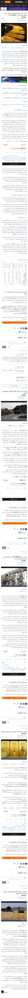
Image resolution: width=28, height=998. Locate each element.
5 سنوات (10, 152)
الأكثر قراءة (18, 5)
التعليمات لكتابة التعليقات (23, 350)
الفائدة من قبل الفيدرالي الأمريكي (9, 56)
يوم (24, 152)
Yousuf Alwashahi (20, 377)
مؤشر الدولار (21, 97)
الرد (24, 363)
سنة (13, 152)
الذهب (15, 70)
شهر (19, 152)
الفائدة (9, 199)
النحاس (8, 801)
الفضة (7, 797)
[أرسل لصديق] (14, 328)
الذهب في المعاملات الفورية (18, 88)
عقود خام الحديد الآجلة (17, 458)
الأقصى (7, 152)
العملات (6, 5)
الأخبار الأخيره (24, 5)
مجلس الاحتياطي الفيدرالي (17, 61)
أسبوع (22, 152)
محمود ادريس (21, 353)
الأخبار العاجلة (11, 5)
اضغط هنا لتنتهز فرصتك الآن (12, 74)
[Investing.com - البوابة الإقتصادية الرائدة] (20, 2)
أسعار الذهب (20, 220)
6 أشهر (16, 152)
